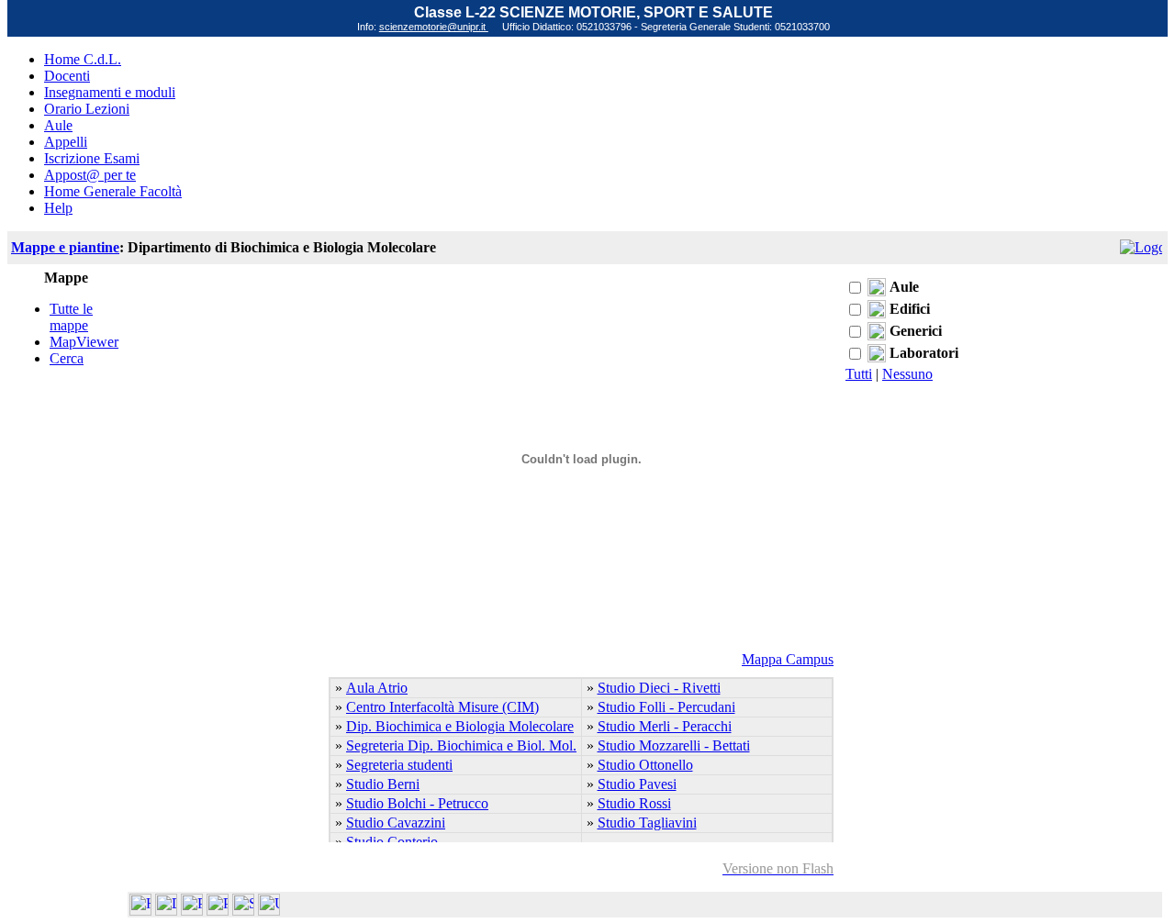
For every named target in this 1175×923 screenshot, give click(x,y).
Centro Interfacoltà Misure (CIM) (442, 707)
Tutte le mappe (71, 317)
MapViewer (84, 342)
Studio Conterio (392, 842)
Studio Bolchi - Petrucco (417, 803)
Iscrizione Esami (92, 158)
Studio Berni (383, 784)
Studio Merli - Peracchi (665, 726)
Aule (58, 125)
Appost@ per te (90, 175)
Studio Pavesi (637, 784)
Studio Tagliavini (647, 822)
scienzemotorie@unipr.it (433, 26)
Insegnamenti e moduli (109, 92)
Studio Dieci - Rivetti (659, 687)
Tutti (858, 374)
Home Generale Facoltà (113, 191)
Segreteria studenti (399, 765)
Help (58, 208)
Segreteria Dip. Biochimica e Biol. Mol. (461, 745)
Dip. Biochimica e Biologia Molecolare (460, 726)
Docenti (67, 75)
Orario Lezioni (86, 109)
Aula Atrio (377, 687)
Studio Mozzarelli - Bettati (674, 745)
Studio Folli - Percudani (666, 707)
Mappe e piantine (65, 247)
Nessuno (907, 374)
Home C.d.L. (82, 59)
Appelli (65, 142)
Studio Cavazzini (395, 822)
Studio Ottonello (645, 765)
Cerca (67, 358)
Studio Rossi (634, 803)
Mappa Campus (788, 659)
